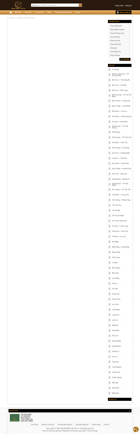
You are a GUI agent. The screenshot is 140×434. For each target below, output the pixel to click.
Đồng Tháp (116, 252)
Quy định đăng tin (82, 424)
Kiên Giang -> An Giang (120, 148)
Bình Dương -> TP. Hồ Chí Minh (121, 95)
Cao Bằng (115, 278)
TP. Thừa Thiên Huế (119, 221)
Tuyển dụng (96, 424)
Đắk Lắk (115, 383)
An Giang (20, 18)
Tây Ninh (115, 362)
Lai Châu (115, 304)
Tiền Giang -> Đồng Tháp (121, 200)
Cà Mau (115, 262)
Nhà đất (112, 65)
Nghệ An (115, 325)
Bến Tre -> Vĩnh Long (119, 90)
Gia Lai (114, 283)
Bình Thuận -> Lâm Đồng (121, 106)
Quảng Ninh (116, 346)
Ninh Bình (115, 330)
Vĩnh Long (116, 257)
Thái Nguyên (116, 367)
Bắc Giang (116, 268)
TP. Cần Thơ (116, 205)
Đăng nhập (119, 5)
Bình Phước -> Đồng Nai (121, 101)
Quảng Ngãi (116, 341)
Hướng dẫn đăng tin (65, 424)
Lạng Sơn (115, 315)
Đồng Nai (115, 393)
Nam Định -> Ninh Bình (120, 163)
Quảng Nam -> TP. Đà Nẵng (120, 184)
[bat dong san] (18, 5)
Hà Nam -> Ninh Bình (120, 122)
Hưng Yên (116, 294)
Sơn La (114, 356)
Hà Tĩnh (115, 289)
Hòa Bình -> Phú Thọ (119, 142)
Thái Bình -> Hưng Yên (120, 195)
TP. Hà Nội (116, 210)
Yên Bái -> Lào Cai (119, 236)
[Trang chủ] (11, 12)
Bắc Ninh (115, 273)
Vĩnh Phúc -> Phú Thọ (120, 231)
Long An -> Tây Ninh (119, 158)
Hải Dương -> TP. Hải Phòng (120, 127)
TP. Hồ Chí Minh (118, 215)
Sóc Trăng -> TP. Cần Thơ (121, 189)
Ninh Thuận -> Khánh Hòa (121, 169)
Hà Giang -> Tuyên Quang (121, 116)
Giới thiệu (34, 424)
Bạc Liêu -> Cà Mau (119, 85)
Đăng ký (128, 5)
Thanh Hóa (116, 372)
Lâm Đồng (116, 309)
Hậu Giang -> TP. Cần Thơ (121, 137)
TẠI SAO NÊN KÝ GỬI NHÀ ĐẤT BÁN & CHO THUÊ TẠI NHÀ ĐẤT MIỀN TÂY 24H (27, 418)
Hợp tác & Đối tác (47, 424)
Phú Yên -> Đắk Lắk (119, 174)
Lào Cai (115, 320)
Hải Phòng (116, 132)
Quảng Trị (115, 351)
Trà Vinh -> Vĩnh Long (120, 226)
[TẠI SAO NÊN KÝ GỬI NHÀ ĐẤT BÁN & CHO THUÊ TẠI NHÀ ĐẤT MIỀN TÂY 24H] (14, 418)
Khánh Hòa (116, 299)
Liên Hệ (106, 424)
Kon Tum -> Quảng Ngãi (121, 153)
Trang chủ (12, 18)
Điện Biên (115, 388)
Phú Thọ (115, 336)
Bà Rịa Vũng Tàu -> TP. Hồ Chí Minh (120, 74)
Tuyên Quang (117, 377)
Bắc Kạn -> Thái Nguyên (121, 80)
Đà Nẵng (115, 242)
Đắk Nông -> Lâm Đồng (120, 247)
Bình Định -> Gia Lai (119, 111)
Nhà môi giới (14, 410)
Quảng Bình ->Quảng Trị (121, 179)
